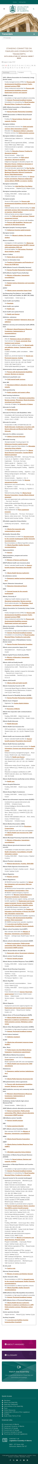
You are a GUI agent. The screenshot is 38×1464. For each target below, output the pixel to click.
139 (22, 362)
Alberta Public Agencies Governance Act (20, 1079)
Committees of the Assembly (13, 1406)
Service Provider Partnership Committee (19, 111)
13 (9, 459)
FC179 (27, 1252)
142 (25, 362)
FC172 (24, 1210)
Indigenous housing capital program (18, 230)
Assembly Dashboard (11, 1404)
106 (19, 755)
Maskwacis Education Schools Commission (18, 172)
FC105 (23, 650)
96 (27, 767)
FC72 (12, 673)
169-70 (21, 1244)
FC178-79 (11, 1258)
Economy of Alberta (13, 708)
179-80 (16, 419)
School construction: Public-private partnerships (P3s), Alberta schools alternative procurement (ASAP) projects (19, 945)
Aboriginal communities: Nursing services (18, 601)
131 (17, 731)
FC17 (28, 459)
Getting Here (22, 2)
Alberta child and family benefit (17, 683)
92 (24, 298)
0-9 (3, 65)
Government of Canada (11, 1430)
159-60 (30, 1191)
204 (6, 814)
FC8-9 (22, 459)
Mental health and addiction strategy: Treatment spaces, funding (19, 347)
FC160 (19, 1231)
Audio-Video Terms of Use (12, 1416)
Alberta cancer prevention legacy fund (19, 290)
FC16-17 (30, 514)
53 (25, 1105)
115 (16, 362)
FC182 (10, 1218)
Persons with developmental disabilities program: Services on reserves (20, 203)
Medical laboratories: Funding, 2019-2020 (20, 863)
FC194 (28, 812)
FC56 (32, 147)
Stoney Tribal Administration (14, 174)
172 (6, 1193)
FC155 (13, 1191)
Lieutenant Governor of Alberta (14, 1426)
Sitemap (28, 1456)
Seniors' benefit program (15, 958)
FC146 (23, 1314)
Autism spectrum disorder (15, 1126)
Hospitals (10, 303)
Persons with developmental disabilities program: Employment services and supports (19, 90)
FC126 (29, 360)
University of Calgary (26, 404)
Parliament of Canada (11, 1428)
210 (28, 810)
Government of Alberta (11, 1424)
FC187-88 (19, 1189)
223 (6, 1000)
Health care (10, 308)
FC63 (18, 936)
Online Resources (9, 1410)
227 (29, 716)
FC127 (33, 759)
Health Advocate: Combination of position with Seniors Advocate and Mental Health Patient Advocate (19, 429)
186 (19, 1227)
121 (21, 774)
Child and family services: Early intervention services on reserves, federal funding (20, 210)
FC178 (30, 1180)
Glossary (6, 1414)
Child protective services (26, 133)
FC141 (24, 188)
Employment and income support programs (18, 1008)
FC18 (24, 975)
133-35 (21, 731)
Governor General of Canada (13, 1432)
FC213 (25, 794)
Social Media (22, 1456)
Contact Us (14, 1439)
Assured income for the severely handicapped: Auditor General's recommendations (20, 539)
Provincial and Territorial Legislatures (15, 1434)
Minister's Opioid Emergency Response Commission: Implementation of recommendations (18, 331)
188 (9, 1193)
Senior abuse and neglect (15, 257)
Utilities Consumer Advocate (16, 436)
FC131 (24, 729)
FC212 (20, 804)
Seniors (9, 552)
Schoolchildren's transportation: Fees (17, 890)
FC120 (7, 353)
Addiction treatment (13, 319)
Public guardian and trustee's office (18, 392)
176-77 (11, 419)
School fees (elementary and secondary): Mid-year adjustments (19, 884)
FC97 (15, 755)
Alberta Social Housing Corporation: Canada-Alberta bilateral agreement (19, 452)
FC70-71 (7, 669)
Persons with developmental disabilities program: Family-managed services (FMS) (20, 84)
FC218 (25, 716)
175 (28, 1212)
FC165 (7, 1012)
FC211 (7, 818)
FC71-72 (24, 675)
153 (24, 1218)
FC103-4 (25, 856)
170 (10, 1012)
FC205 (25, 810)
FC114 (25, 787)
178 (18, 1187)
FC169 (24, 1242)
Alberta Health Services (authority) (18, 573)
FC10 (26, 457)
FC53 (31, 138)
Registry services (12, 876)
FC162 (32, 1246)
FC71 (26, 667)
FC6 (33, 457)
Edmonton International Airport (17, 586)
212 (31, 810)
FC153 (17, 417)
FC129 (10, 692)
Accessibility (16, 1456)
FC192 (20, 1193)
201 (31, 812)
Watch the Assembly (10, 1402)
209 (10, 364)
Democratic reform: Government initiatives (20, 953)
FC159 (16, 1225)
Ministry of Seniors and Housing (17, 560)
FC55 (6, 144)
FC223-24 (25, 987)
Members (7, 1400)
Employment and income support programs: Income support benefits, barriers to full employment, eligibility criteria (19, 903)
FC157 (7, 1187)
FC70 (21, 298)
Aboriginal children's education (23, 131)
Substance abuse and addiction (20, 339)
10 (7, 459)
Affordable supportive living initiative (19, 1152)
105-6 (17, 774)
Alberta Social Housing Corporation (18, 1139)
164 (26, 1218)
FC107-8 (7, 362)
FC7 (25, 463)
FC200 (25, 194)
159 (13, 1227)
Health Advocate (12, 409)
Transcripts (8, 38)
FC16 (17, 461)
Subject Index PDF (9, 62)
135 (6, 776)
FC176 (25, 417)
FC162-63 (17, 1197)
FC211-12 (16, 812)
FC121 (7, 755)
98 (30, 767)
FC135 (7, 767)
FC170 (23, 1010)
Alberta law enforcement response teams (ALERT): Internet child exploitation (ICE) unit (19, 245)
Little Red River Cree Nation (26, 170)
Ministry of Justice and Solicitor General (20, 1274)
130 (23, 761)
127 (20, 761)
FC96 (27, 523)
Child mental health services (16, 379)
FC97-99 (12, 774)
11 (25, 488)
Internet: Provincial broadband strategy (19, 100)
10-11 (6, 507)
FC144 (7, 419)
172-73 (30, 1218)
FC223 (7, 985)
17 (11, 459)
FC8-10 (9, 978)
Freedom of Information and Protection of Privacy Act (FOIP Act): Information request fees (20, 911)
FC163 (7, 1197)
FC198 (25, 964)
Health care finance (13, 314)
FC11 (7, 469)
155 (26, 1191)
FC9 (33, 471)
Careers (15, 2)
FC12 (16, 767)
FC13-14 (25, 505)
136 (9, 769)
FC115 (7, 364)
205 (28, 194)
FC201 (13, 196)
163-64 (31, 1216)
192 (12, 1193)
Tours (5, 1408)
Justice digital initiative (21, 703)
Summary (6, 72)
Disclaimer (29, 1455)
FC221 (32, 718)
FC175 (7, 1212)
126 (19, 362)
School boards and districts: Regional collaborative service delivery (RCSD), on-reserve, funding (19, 179)
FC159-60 (30, 1189)
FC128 (31, 729)
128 (14, 731)
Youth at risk (11, 1268)
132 (6, 761)
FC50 (22, 1105)
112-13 (13, 362)
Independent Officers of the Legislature (17, 1412)
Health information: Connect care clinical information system (20, 748)
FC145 (7, 871)
